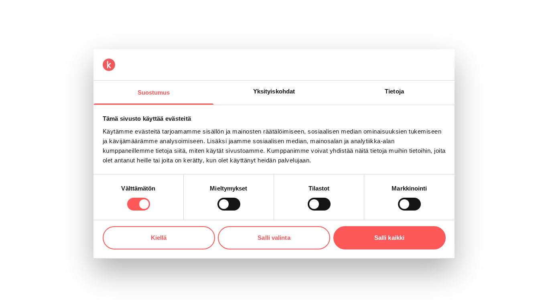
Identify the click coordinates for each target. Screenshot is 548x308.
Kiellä (159, 237)
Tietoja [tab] (394, 91)
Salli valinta (274, 237)
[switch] (228, 204)
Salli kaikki (389, 237)
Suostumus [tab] (154, 92)
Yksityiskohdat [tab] (274, 91)
